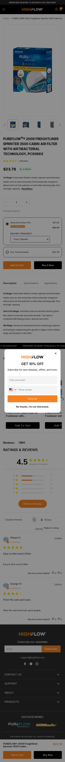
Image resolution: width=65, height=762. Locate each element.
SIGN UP (32, 399)
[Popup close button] (55, 353)
